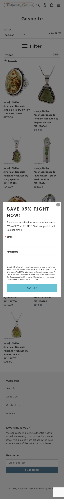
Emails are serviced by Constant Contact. (22, 279)
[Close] (58, 204)
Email (10, 237)
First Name (12, 252)
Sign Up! (32, 288)
